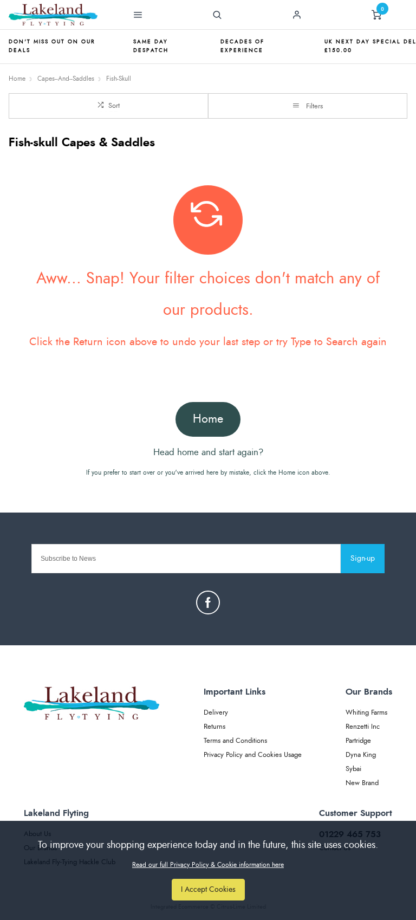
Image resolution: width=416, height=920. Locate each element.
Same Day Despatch (150, 46)
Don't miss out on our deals (52, 46)
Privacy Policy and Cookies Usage (253, 755)
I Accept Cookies (208, 889)
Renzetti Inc (363, 726)
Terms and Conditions (235, 740)
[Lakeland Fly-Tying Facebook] (208, 602)
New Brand (362, 783)
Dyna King (361, 755)
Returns (214, 726)
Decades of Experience (242, 46)
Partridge (358, 740)
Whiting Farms (366, 712)
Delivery (216, 712)
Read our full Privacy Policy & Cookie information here (208, 864)
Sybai (353, 769)
